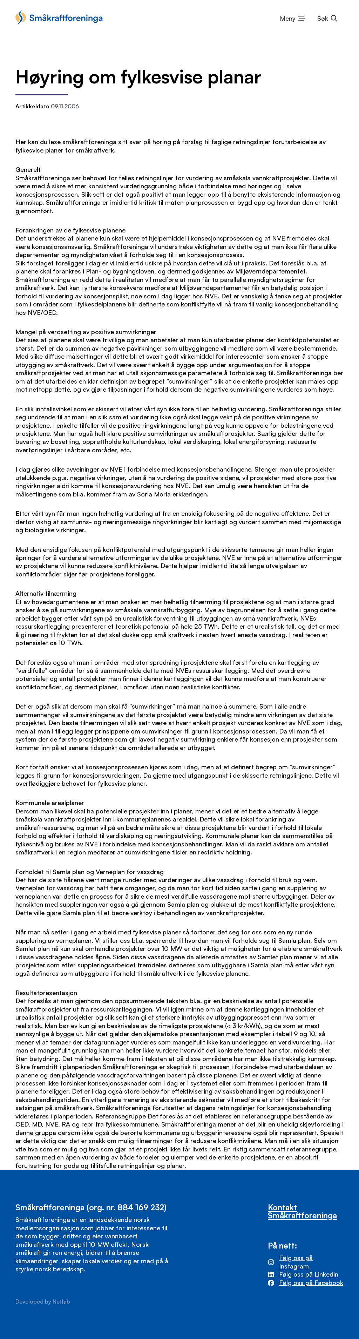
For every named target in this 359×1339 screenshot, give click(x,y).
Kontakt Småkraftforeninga (302, 1211)
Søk (322, 18)
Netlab (61, 1301)
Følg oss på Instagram (296, 1262)
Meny (288, 18)
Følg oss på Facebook (311, 1282)
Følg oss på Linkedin (308, 1274)
